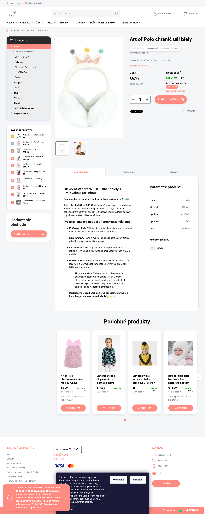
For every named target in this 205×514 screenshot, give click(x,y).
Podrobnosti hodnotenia (169, 48)
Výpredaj (18, 98)
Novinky (17, 103)
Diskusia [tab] (174, 172)
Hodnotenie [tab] (129, 172)
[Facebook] (154, 473)
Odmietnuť (118, 479)
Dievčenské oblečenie (24, 52)
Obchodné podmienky (15, 468)
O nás (8, 454)
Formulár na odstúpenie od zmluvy (21, 481)
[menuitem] (11, 23)
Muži (16, 93)
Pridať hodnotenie (21, 234)
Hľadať (116, 13)
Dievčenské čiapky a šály (25, 67)
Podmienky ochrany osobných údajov (22, 472)
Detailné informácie (139, 66)
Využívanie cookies (14, 476)
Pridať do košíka (168, 99)
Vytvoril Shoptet (170, 510)
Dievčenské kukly (22, 57)
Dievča (17, 46)
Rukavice (19, 62)
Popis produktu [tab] (80, 172)
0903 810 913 (164, 460)
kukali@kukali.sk (165, 455)
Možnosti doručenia (175, 91)
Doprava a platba (13, 463)
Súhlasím (137, 479)
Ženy (16, 88)
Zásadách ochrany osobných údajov (79, 499)
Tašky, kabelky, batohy (24, 108)
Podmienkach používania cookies (75, 502)
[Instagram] (160, 473)
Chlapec (17, 82)
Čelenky (18, 77)
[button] (125, 420)
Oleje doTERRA (21, 113)
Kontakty (10, 459)
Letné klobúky (21, 72)
